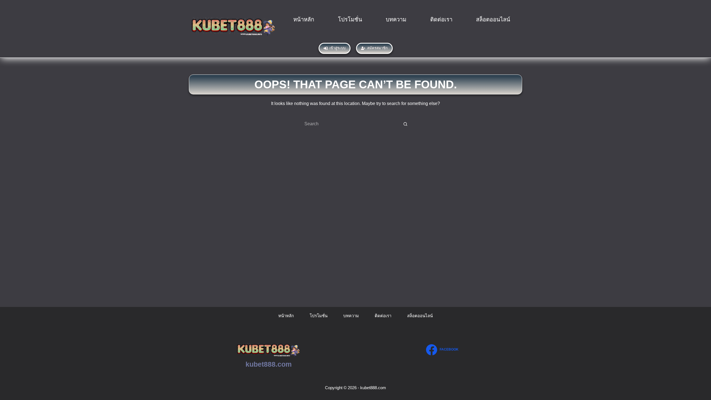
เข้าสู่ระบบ (337, 48)
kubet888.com (269, 364)
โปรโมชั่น (350, 19)
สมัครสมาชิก (377, 48)
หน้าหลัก (303, 19)
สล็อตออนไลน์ (493, 19)
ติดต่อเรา (441, 19)
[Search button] (405, 123)
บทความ (396, 19)
